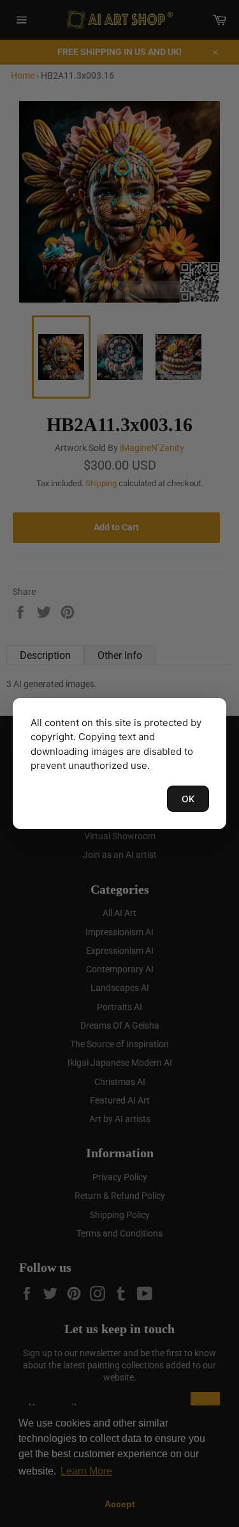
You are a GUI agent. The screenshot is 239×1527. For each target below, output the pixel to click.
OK (188, 798)
